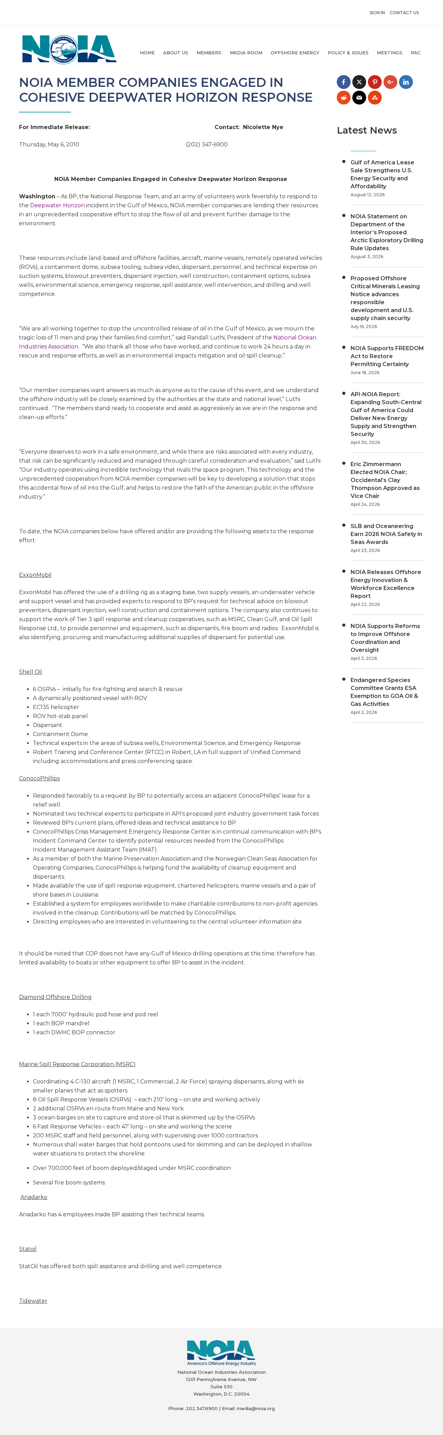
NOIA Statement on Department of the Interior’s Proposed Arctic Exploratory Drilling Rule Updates (387, 232)
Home (147, 52)
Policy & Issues (348, 52)
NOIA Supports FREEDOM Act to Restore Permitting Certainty (387, 356)
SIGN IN (377, 12)
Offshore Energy (295, 52)
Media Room (246, 52)
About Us (175, 52)
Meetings (390, 52)
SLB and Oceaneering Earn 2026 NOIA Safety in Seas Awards (386, 534)
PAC (416, 52)
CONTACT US (404, 12)
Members (209, 52)
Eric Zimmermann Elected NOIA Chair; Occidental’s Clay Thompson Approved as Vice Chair (385, 480)
